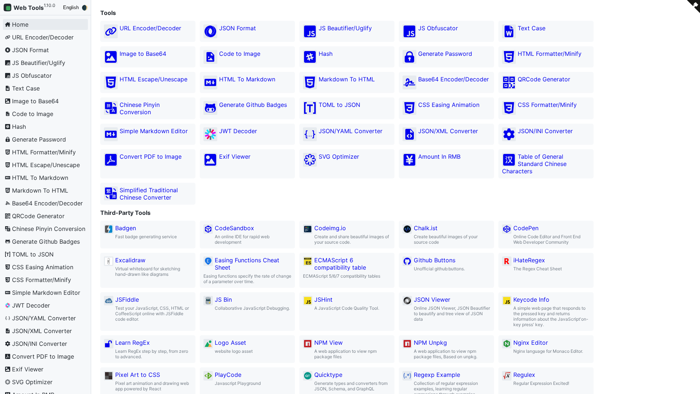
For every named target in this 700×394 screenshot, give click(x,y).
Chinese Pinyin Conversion (140, 108)
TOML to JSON (339, 104)
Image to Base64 (143, 53)
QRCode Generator (544, 79)
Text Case (531, 28)
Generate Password (445, 53)
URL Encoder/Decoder (150, 28)
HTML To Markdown (247, 79)
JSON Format (237, 28)
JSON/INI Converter (545, 131)
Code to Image (239, 53)
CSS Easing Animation (448, 104)
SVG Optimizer (339, 156)
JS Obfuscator (438, 28)
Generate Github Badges (253, 104)
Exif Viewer (234, 156)
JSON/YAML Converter (350, 131)
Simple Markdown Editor (154, 131)
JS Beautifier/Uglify (345, 28)
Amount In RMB (439, 156)
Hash (325, 53)
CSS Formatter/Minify (547, 104)
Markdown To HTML (347, 79)
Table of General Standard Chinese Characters (534, 164)
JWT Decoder (238, 131)
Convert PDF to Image (151, 156)
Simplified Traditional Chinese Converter (149, 193)
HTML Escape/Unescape (153, 79)
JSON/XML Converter (448, 131)
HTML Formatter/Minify (550, 53)
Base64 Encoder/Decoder (453, 79)
